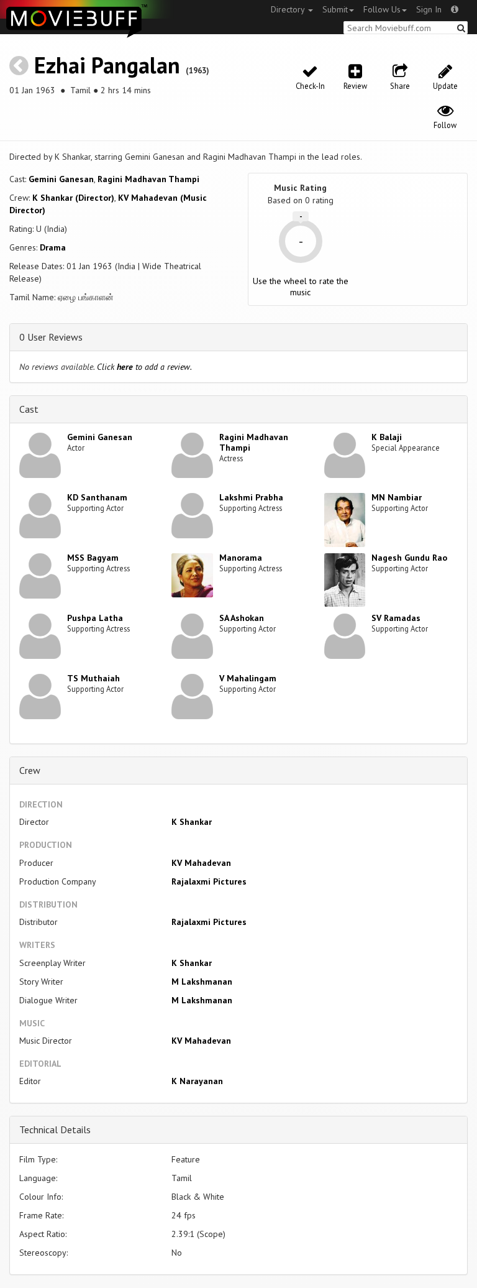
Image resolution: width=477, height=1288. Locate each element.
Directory (289, 9)
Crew (29, 770)
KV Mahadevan (201, 862)
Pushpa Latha (95, 617)
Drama (53, 247)
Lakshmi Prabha (251, 497)
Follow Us (382, 9)
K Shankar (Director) (73, 197)
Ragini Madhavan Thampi (148, 179)
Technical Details (55, 1129)
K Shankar (191, 821)
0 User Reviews (51, 337)
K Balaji (386, 437)
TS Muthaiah (93, 678)
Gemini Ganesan (61, 179)
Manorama (240, 557)
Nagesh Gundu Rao (409, 557)
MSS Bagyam (93, 557)
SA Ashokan (241, 617)
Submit (335, 9)
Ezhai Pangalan (107, 65)
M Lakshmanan (201, 981)
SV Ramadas (395, 617)
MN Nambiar (396, 497)
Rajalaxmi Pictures (209, 881)
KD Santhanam (97, 497)
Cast (29, 409)
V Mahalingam (247, 678)
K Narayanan (197, 1081)
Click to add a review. (144, 366)
